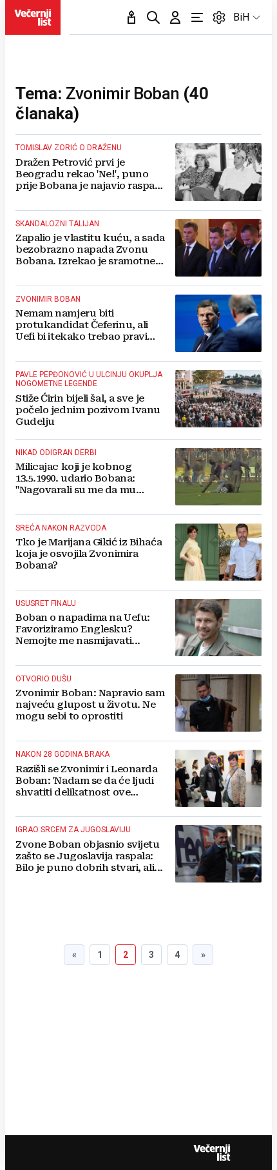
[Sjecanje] (131, 17)
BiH (241, 17)
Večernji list (212, 1152)
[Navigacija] (197, 17)
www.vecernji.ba (33, 17)
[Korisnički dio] (175, 17)
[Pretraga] (153, 17)
